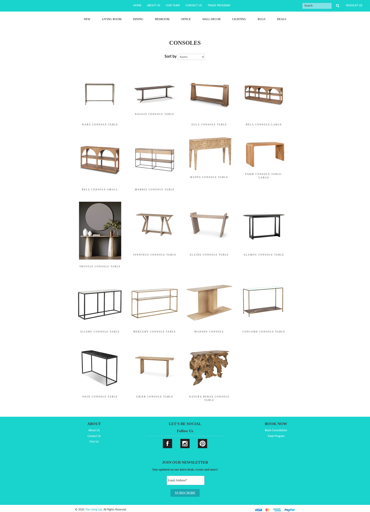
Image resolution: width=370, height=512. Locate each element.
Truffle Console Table (100, 266)
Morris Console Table (155, 189)
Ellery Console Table (100, 331)
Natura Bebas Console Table (209, 398)
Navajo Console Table (154, 114)
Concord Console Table (263, 331)
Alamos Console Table (264, 254)
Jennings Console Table (154, 254)
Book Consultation (276, 430)
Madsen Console (209, 331)
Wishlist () (354, 5)
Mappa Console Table (209, 177)
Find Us (94, 441)
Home (137, 5)
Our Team (173, 5)
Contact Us (193, 5)
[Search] (338, 5)
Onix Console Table (100, 396)
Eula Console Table (209, 124)
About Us (153, 5)
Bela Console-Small (100, 189)
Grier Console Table (154, 396)
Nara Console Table (100, 124)
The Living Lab (93, 509)
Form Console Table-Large (264, 176)
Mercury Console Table (154, 331)
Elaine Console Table (209, 254)
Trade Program (219, 5)
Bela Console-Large (264, 124)
